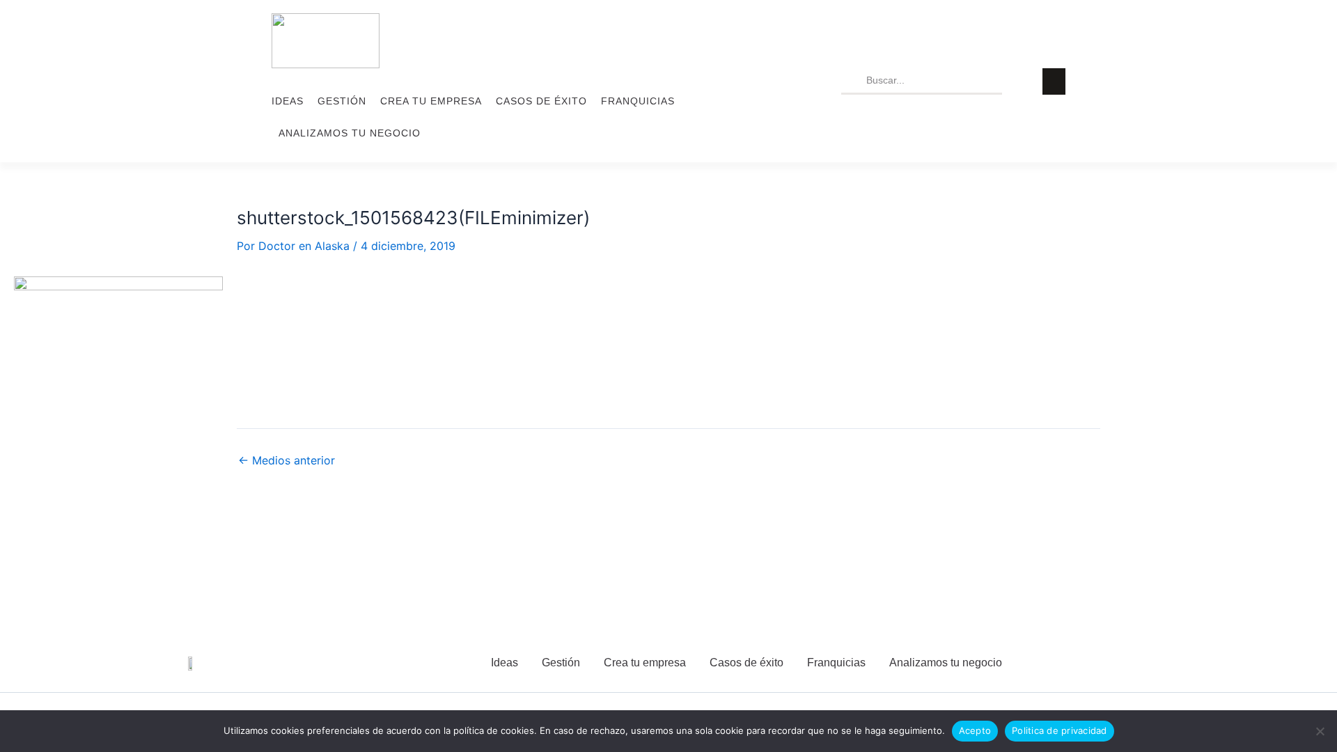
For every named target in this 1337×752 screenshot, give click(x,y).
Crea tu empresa (431, 101)
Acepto (975, 730)
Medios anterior (286, 460)
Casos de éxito (541, 101)
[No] (1320, 731)
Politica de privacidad (1059, 730)
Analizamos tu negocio (350, 133)
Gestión (342, 101)
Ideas (288, 101)
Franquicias (638, 101)
